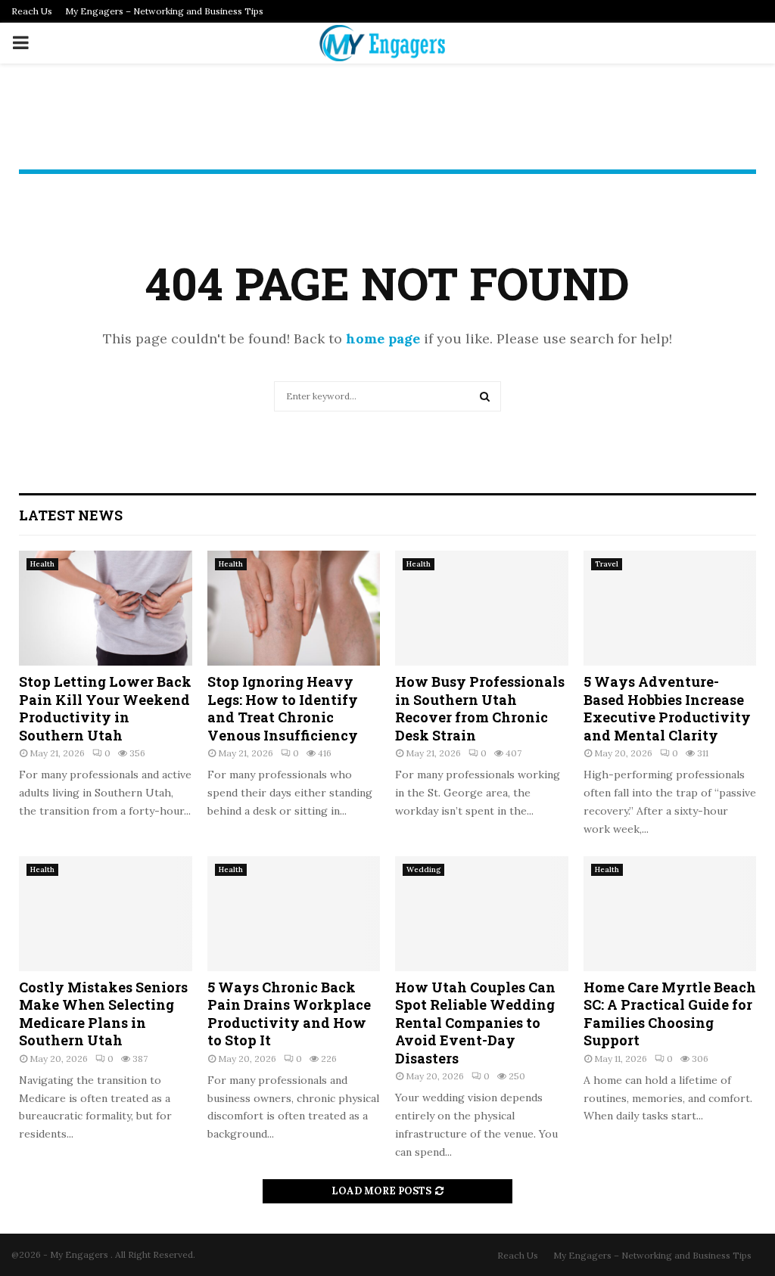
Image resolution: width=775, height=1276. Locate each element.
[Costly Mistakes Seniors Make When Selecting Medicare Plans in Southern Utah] (105, 913)
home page (383, 338)
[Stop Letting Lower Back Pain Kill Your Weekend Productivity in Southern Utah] (105, 608)
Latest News (71, 515)
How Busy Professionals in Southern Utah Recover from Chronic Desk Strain (480, 708)
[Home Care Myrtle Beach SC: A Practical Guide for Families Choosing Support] (670, 913)
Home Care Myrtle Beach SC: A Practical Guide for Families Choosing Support (670, 1013)
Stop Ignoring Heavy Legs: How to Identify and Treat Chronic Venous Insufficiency (282, 708)
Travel (606, 564)
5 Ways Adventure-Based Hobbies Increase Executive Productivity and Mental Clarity (667, 708)
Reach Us (31, 11)
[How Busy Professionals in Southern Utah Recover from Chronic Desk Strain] (481, 608)
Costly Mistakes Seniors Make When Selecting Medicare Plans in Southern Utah (103, 1013)
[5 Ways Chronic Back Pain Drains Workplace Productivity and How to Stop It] (294, 913)
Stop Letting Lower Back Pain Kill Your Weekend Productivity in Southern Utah (105, 708)
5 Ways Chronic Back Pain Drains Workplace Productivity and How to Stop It (289, 1013)
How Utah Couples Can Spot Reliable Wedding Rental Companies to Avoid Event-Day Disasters (475, 1022)
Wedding (423, 869)
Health (42, 564)
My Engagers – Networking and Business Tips (164, 11)
